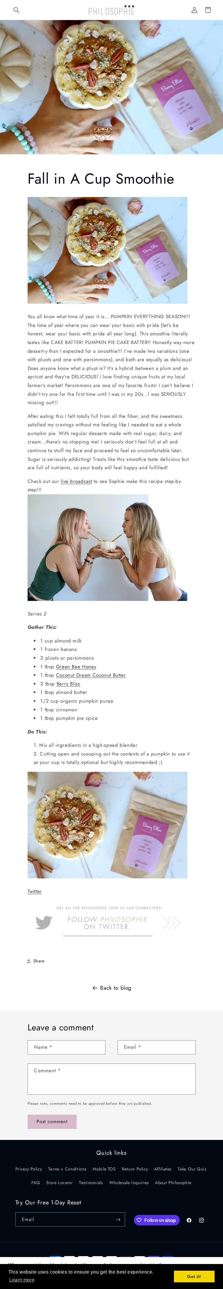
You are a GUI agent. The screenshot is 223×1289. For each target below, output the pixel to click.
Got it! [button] (194, 1276)
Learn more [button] (22, 1279)
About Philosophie (173, 1182)
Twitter (35, 891)
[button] (16, 10)
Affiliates (163, 1169)
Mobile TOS (104, 1169)
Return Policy (135, 1169)
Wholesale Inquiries (129, 1182)
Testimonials (91, 1182)
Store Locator (59, 1182)
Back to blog (116, 988)
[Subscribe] (118, 1219)
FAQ (35, 1182)
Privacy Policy (28, 1169)
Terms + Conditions (67, 1169)
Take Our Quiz (192, 1169)
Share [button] (39, 961)
